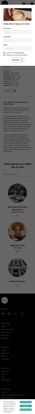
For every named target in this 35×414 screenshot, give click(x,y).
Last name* (7, 37)
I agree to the (15, 53)
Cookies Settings (26, 402)
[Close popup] (33, 6)
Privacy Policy (19, 53)
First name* (7, 28)
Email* (5, 45)
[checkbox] (4, 53)
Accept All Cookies (25, 410)
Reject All (25, 406)
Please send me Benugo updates (16, 55)
